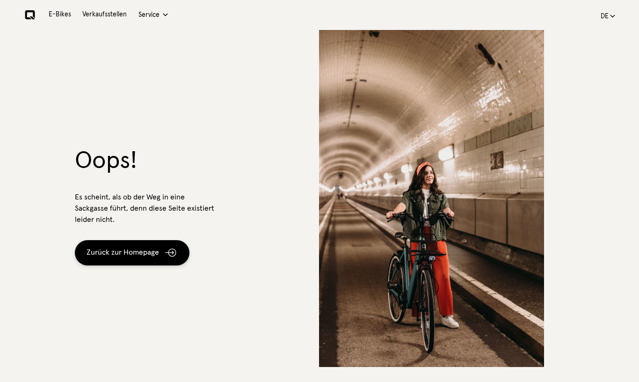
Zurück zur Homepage (123, 252)
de (605, 16)
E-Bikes (60, 14)
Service (149, 15)
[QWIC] (30, 14)
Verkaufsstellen (104, 14)
